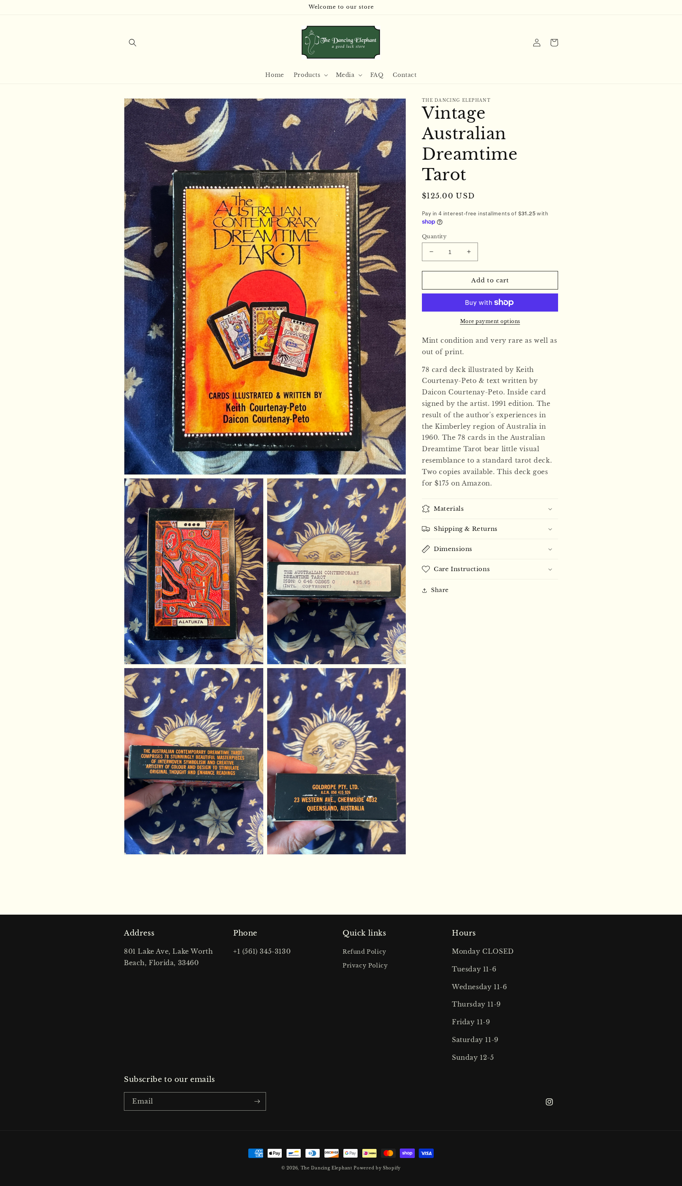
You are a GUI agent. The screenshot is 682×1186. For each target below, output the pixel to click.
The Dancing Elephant (327, 1168)
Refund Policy (364, 951)
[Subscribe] (257, 1101)
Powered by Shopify (377, 1168)
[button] (132, 42)
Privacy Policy (365, 965)
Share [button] (440, 590)
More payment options (490, 321)
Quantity (434, 236)
